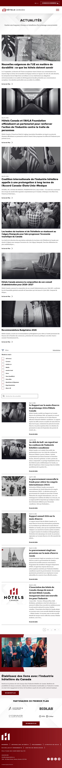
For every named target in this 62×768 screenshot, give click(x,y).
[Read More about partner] (16, 708)
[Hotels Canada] (6, 736)
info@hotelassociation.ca (8, 757)
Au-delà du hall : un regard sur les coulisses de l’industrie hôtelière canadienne (43, 445)
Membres (5, 744)
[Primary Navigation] (58, 10)
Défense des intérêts (20, 744)
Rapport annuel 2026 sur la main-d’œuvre (42, 517)
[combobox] (36, 3)
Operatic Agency (6, 764)
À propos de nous (52, 744)
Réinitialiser (56, 350)
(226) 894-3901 (5, 755)
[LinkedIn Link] (55, 759)
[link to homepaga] (13, 9)
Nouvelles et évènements (12, 747)
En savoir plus (6, 84)
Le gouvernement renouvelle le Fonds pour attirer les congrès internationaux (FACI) (43, 482)
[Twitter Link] (48, 759)
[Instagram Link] (52, 759)
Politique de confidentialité (13, 751)
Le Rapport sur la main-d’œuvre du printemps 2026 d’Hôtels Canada (44, 408)
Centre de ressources (34, 747)
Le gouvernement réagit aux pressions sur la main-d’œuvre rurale (43, 553)
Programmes (37, 744)
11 (55, 629)
